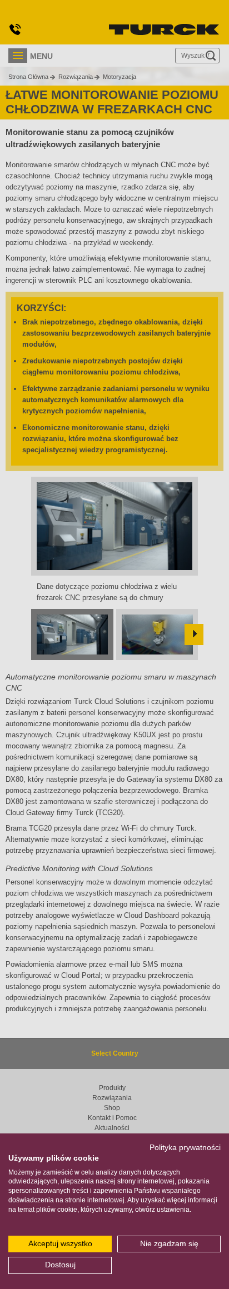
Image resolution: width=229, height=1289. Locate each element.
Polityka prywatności (185, 1147)
